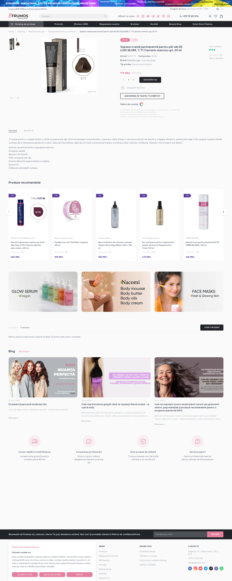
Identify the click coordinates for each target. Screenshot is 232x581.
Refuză (79, 574)
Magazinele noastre (109, 24)
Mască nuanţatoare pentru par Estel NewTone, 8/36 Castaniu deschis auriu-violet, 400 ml (28, 245)
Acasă (11, 32)
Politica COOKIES (148, 565)
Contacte (193, 546)
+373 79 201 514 (195, 558)
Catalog (21, 32)
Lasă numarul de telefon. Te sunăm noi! (142, 96)
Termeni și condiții (148, 556)
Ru (222, 9)
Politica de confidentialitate (153, 560)
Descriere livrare (147, 551)
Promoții (59, 24)
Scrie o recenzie (216, 58)
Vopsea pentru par (36, 32)
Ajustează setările (52, 574)
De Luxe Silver (149, 60)
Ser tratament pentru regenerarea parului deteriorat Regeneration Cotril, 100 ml (158, 245)
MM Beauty (104, 560)
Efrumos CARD (81, 24)
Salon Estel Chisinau (202, 24)
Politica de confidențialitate (25, 547)
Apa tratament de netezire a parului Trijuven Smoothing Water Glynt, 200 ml (115, 245)
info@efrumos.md (196, 563)
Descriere (13, 130)
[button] (11, 98)
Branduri (135, 24)
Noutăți (154, 24)
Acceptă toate (24, 574)
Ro (218, 9)
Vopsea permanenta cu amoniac (62, 32)
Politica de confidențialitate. (126, 534)
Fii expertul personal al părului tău (28, 404)
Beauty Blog (175, 24)
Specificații (29, 130)
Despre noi (104, 578)
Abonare (215, 534)
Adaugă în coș (150, 80)
